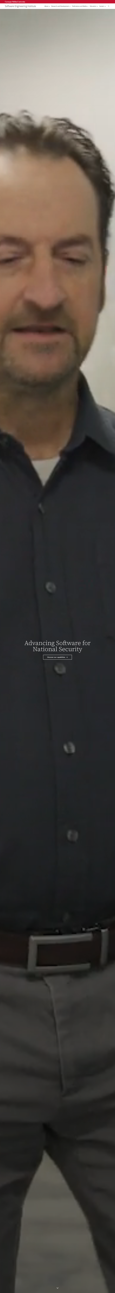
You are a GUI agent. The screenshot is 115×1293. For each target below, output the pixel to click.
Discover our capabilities (56, 657)
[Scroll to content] (57, 1288)
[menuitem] (21, 6)
